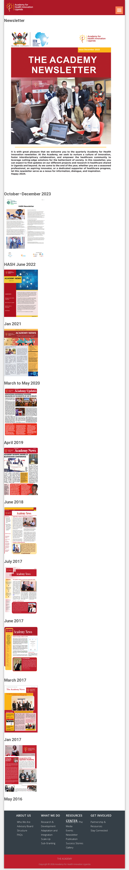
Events (69, 830)
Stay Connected (99, 830)
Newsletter (72, 834)
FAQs (20, 834)
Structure (22, 830)
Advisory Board (25, 826)
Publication (72, 839)
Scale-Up (45, 839)
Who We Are (23, 821)
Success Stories (74, 843)
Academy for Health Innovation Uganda (72, 864)
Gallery (69, 847)
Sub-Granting (48, 843)
